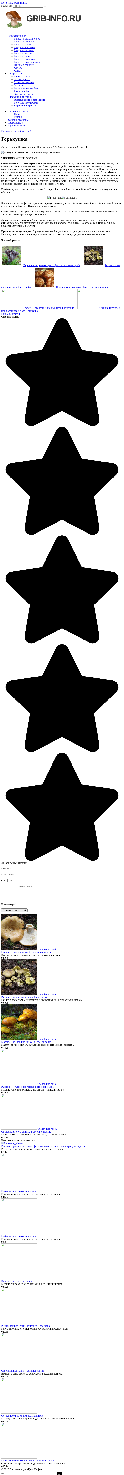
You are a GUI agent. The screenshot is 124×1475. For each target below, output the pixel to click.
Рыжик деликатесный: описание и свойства (25, 1325)
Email (4, 874)
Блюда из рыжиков (24, 59)
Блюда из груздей (23, 44)
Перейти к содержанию (14, 2)
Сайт (4, 880)
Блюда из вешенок (24, 41)
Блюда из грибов (17, 35)
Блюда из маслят (23, 53)
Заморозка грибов (24, 82)
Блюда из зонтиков (24, 47)
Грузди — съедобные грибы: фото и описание (26, 952)
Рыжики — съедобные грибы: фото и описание (27, 1086)
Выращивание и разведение (29, 99)
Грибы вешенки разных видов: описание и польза (28, 1460)
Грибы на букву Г (11, 313)
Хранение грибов (24, 94)
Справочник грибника (20, 96)
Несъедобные (15, 122)
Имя (3, 868)
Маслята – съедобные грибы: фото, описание (26, 1041)
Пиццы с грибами (24, 64)
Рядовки (18, 116)
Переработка (15, 73)
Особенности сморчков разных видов (22, 1415)
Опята (17, 114)
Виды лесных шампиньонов (16, 1281)
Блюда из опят (22, 56)
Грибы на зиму (22, 76)
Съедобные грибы (18, 111)
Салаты (18, 67)
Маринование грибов (26, 88)
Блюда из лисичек (24, 50)
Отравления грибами (25, 105)
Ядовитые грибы (17, 125)
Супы (17, 70)
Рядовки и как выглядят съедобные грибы (24, 997)
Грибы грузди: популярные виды (19, 1191)
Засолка (18, 85)
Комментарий (8, 904)
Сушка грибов (22, 91)
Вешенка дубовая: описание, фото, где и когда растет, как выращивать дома (43, 1146)
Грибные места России (26, 102)
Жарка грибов (22, 79)
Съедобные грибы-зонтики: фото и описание (26, 1131)
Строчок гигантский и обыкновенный (22, 1370)
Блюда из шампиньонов (27, 62)
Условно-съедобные (19, 119)
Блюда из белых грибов (27, 38)
